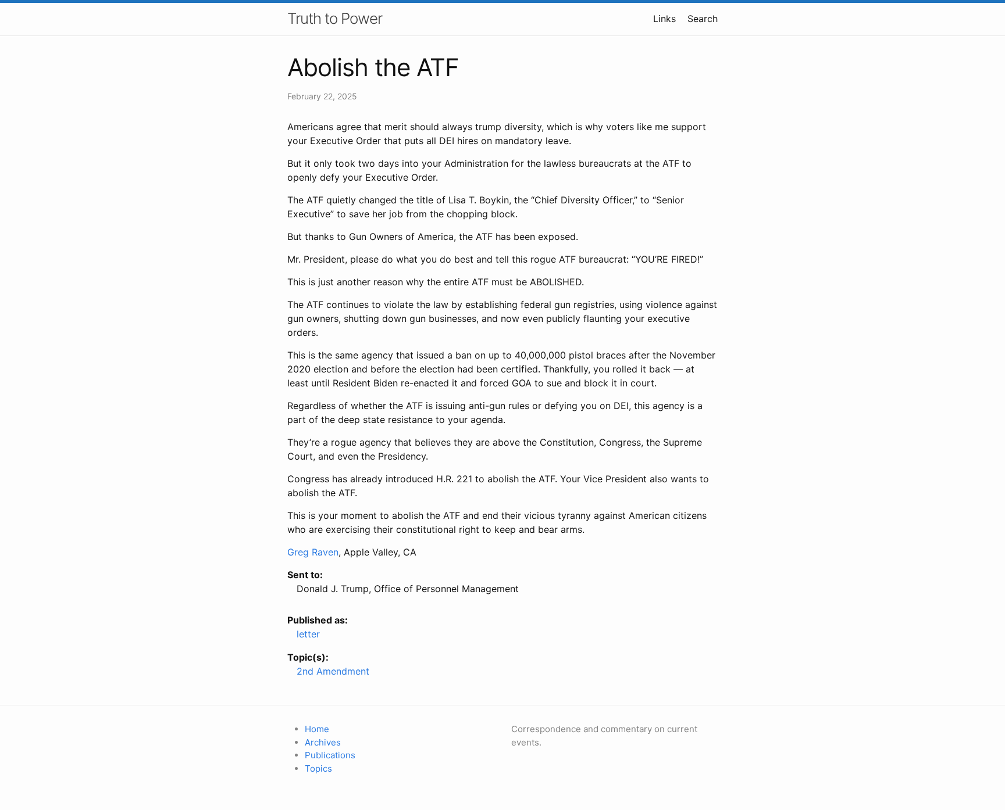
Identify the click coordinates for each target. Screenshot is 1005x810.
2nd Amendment (333, 671)
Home (317, 728)
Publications (330, 755)
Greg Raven (312, 552)
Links (664, 18)
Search (702, 18)
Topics (318, 768)
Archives (323, 742)
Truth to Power (334, 18)
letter (308, 634)
